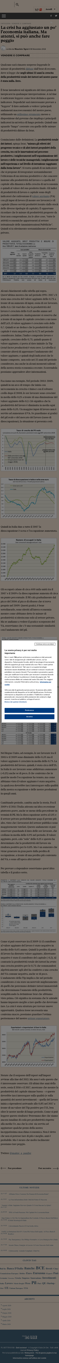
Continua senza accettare (45, 644)
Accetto (29, 716)
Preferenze (29, 710)
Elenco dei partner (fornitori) (15, 702)
